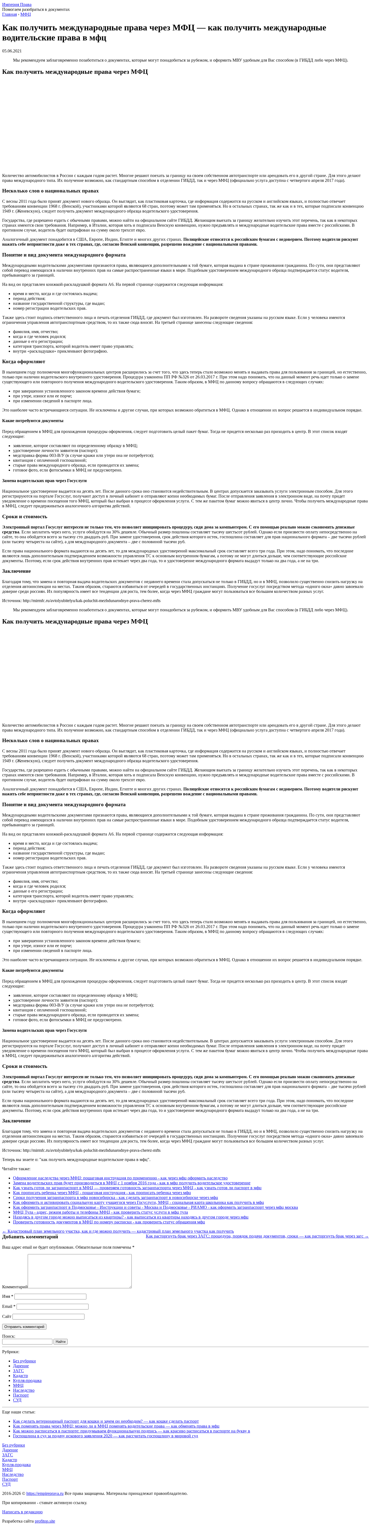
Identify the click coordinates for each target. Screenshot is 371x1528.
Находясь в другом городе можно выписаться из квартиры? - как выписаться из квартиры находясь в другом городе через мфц (131, 1217)
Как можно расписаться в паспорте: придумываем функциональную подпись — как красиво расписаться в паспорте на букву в (131, 1431)
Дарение (21, 1366)
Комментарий (15, 1287)
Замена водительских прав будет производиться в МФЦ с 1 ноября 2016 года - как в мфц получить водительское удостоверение (131, 1183)
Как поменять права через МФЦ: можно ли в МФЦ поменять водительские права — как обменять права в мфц (116, 1426)
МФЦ (18, 1385)
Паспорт (21, 1395)
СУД (17, 1400)
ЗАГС (18, 1370)
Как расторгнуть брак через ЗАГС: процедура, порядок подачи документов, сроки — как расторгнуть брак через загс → (257, 1236)
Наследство (23, 1390)
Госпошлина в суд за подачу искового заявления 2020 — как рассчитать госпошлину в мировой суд (105, 1436)
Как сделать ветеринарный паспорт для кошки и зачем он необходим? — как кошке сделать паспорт (106, 1421)
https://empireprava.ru (45, 1493)
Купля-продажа (27, 1380)
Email (8, 1306)
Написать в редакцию (22, 1512)
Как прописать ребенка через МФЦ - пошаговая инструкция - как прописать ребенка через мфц (102, 1192)
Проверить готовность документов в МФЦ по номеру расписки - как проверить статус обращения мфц (109, 1222)
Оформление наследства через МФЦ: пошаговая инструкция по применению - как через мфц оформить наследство (120, 1178)
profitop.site (45, 1521)
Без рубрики (24, 1361)
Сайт (6, 1316)
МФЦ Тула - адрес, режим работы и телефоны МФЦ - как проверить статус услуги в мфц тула (100, 1212)
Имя (7, 1296)
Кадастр (20, 1375)
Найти (60, 1342)
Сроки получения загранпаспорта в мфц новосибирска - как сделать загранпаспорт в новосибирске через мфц (115, 1197)
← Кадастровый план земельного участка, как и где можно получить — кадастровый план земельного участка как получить (118, 1231)
